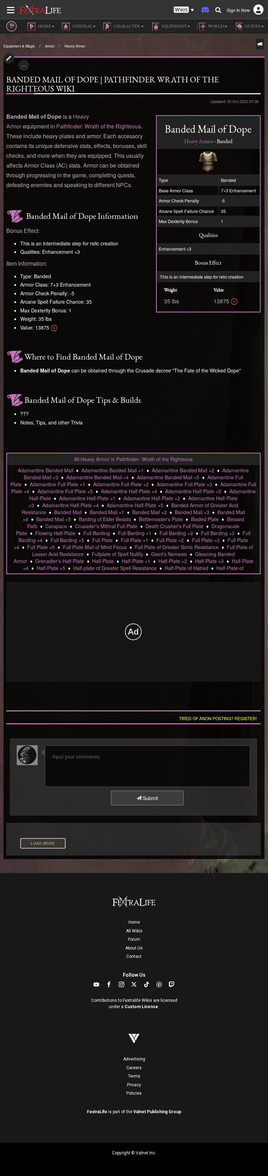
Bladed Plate (205, 519)
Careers (134, 1067)
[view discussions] (260, 44)
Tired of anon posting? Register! (218, 718)
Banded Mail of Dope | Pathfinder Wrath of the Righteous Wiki (112, 84)
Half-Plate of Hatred (186, 567)
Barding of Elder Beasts (105, 519)
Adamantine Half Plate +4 (129, 491)
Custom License (141, 1006)
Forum (134, 939)
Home (134, 922)
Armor (49, 46)
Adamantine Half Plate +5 (193, 491)
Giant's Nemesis (169, 553)
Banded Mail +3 (192, 512)
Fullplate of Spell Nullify (117, 553)
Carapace (56, 526)
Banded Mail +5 (53, 519)
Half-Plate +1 (136, 560)
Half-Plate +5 (51, 567)
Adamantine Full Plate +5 (65, 491)
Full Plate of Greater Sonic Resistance (177, 546)
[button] (184, 10)
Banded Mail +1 (107, 512)
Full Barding (96, 533)
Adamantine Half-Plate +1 (87, 498)
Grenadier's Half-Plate (59, 560)
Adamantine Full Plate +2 (121, 484)
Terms (134, 1076)
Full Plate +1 (134, 540)
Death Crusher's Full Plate (174, 526)
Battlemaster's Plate (161, 519)
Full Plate (102, 540)
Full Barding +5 (67, 540)
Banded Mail (68, 512)
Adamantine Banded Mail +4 (97, 477)
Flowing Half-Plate (55, 533)
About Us (134, 948)
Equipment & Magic (19, 46)
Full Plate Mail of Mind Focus (95, 546)
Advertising (134, 1059)
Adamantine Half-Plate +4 (70, 505)
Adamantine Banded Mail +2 (183, 470)
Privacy (134, 1084)
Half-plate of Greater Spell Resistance (115, 567)
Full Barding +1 (134, 533)
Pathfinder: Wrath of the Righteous (98, 126)
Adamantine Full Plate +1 (57, 484)
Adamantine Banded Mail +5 (168, 477)
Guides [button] (252, 26)
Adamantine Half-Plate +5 (135, 505)
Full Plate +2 (170, 540)
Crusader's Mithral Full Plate (106, 526)
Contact (134, 956)
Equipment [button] (174, 26)
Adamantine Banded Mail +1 (112, 470)
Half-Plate (103, 560)
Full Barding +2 (176, 533)
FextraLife (97, 1111)
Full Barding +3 (217, 533)
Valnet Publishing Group (157, 1111)
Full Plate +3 (205, 540)
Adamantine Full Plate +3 (184, 484)
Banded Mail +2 (149, 512)
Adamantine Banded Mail (45, 470)
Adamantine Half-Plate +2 (152, 498)
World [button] (215, 26)
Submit (149, 797)
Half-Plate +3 (209, 560)
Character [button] (126, 26)
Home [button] (44, 26)
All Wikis (134, 931)
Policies (134, 1093)
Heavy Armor (75, 46)
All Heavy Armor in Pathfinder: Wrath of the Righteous (133, 459)
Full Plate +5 (41, 546)
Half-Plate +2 (172, 560)
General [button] (82, 26)
